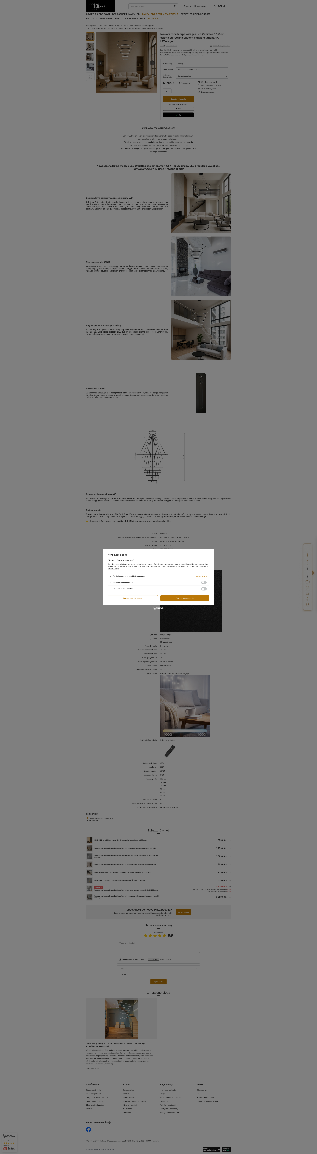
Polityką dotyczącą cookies (164, 564)
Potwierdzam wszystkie (185, 598)
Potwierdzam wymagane (132, 598)
